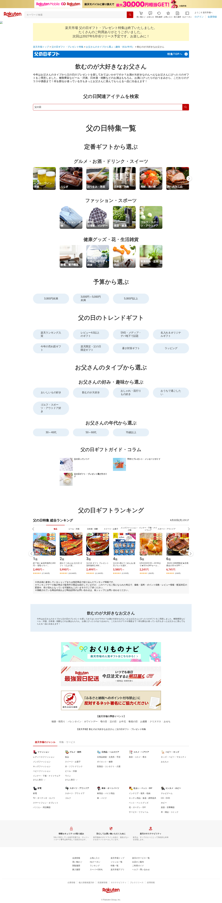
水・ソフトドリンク (74, 766)
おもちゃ (165, 762)
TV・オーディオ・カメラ (44, 798)
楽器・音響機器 (168, 807)
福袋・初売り (58, 721)
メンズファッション (42, 762)
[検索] (130, 15)
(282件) (151, 573)
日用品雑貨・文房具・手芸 (108, 757)
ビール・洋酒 (71, 771)
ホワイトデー (91, 721)
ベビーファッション (42, 771)
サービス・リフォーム (138, 812)
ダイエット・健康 (105, 762)
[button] (150, 14)
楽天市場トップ (41, 46)
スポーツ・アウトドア (75, 793)
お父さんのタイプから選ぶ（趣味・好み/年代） (110, 46)
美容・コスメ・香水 (137, 757)
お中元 (122, 721)
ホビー (164, 803)
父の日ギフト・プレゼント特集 (67, 46)
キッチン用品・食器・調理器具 (142, 798)
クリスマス (155, 721)
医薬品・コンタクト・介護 (108, 766)
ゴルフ (68, 798)
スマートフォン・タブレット (45, 803)
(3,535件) (125, 573)
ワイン (68, 776)
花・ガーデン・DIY (137, 807)
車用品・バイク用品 (106, 793)
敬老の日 (133, 721)
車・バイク (102, 798)
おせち (167, 721)
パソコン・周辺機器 (42, 807)
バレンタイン (74, 721)
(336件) (178, 573)
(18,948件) (72, 573)
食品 (67, 757)
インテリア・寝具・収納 (139, 793)
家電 (35, 793)
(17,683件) (46, 573)
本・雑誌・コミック (169, 812)
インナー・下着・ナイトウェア (46, 776)
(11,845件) (99, 573)
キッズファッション (42, 766)
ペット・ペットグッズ (138, 803)
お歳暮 (143, 721)
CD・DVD (165, 798)
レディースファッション (43, 757)
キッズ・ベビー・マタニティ (173, 757)
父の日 (113, 721)
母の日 (103, 721)
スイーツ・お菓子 (73, 762)
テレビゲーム (167, 793)
